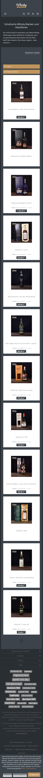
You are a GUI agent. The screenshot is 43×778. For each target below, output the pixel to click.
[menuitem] (5, 14)
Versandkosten (34, 712)
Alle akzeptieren (20, 775)
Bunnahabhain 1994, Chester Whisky (21, 109)
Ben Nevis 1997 (29, 699)
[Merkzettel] (28, 14)
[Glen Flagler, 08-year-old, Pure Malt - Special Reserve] (21, 326)
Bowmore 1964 (13, 688)
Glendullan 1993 (29, 688)
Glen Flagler (33, 703)
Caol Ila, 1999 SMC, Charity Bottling (21, 578)
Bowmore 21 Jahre (21, 250)
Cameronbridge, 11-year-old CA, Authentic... (21, 484)
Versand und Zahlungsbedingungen (15, 746)
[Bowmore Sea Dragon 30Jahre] (21, 138)
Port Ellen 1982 (30, 684)
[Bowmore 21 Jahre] (21, 232)
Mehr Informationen (29, 768)
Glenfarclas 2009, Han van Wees (21, 390)
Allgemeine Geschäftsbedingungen (26, 749)
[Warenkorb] (37, 14)
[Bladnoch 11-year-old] (21, 607)
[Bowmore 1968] (21, 513)
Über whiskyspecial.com (17, 742)
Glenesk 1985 (23, 692)
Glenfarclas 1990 (21, 437)
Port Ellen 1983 (13, 699)
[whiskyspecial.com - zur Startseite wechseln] (21, 5)
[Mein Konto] (33, 14)
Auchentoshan (28, 707)
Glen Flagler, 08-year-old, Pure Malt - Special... (21, 343)
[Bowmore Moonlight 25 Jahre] (21, 185)
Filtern (9, 66)
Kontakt (29, 742)
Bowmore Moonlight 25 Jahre (21, 203)
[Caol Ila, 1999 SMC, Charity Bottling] (21, 560)
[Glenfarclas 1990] (21, 419)
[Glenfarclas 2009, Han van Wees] (21, 372)
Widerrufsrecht (33, 746)
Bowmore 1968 (21, 531)
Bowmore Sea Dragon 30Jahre (21, 156)
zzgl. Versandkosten (21, 733)
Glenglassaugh (14, 683)
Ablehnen (7, 775)
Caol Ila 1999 (22, 703)
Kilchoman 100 (16, 671)
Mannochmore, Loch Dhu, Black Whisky (21, 297)
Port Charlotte (27, 696)
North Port (9, 703)
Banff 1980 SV (14, 707)
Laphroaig (28, 671)
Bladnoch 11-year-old (21, 624)
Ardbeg (34, 692)
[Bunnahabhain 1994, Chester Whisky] (21, 91)
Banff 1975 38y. (21, 679)
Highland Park (21, 675)
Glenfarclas (10, 692)
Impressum (21, 753)
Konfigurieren (34, 775)
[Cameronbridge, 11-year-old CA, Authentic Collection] (21, 466)
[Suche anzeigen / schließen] (24, 14)
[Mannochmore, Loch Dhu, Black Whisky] (21, 279)
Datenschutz (9, 749)
